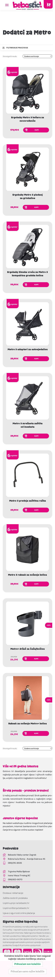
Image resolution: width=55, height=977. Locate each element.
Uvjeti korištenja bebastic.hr (16, 907)
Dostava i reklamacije (13, 892)
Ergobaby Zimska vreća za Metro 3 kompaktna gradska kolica (27, 274)
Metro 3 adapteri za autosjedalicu (28, 349)
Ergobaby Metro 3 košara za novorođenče (27, 119)
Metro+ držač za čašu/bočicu (27, 649)
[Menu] (9, 5)
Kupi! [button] (37, 130)
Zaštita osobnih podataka (15, 897)
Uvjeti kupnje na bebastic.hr (16, 902)
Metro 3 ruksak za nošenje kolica (27, 575)
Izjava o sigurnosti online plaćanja (19, 913)
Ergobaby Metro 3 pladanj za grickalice (27, 196)
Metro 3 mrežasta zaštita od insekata (28, 425)
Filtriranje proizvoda (17, 48)
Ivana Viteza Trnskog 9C (19, 875)
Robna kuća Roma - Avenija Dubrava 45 (26, 858)
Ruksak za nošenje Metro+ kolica (27, 723)
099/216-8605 (15, 862)
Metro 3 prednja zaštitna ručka (27, 500)
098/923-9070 (15, 879)
